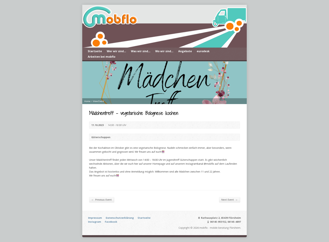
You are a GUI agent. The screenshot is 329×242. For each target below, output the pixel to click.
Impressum (95, 217)
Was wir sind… (140, 51)
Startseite (95, 51)
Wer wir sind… (116, 51)
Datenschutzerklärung (120, 217)
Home (87, 101)
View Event (98, 101)
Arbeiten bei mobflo (101, 57)
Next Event (229, 199)
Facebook (111, 221)
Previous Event (101, 199)
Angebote (185, 51)
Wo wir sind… (164, 51)
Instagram (94, 221)
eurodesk (203, 51)
